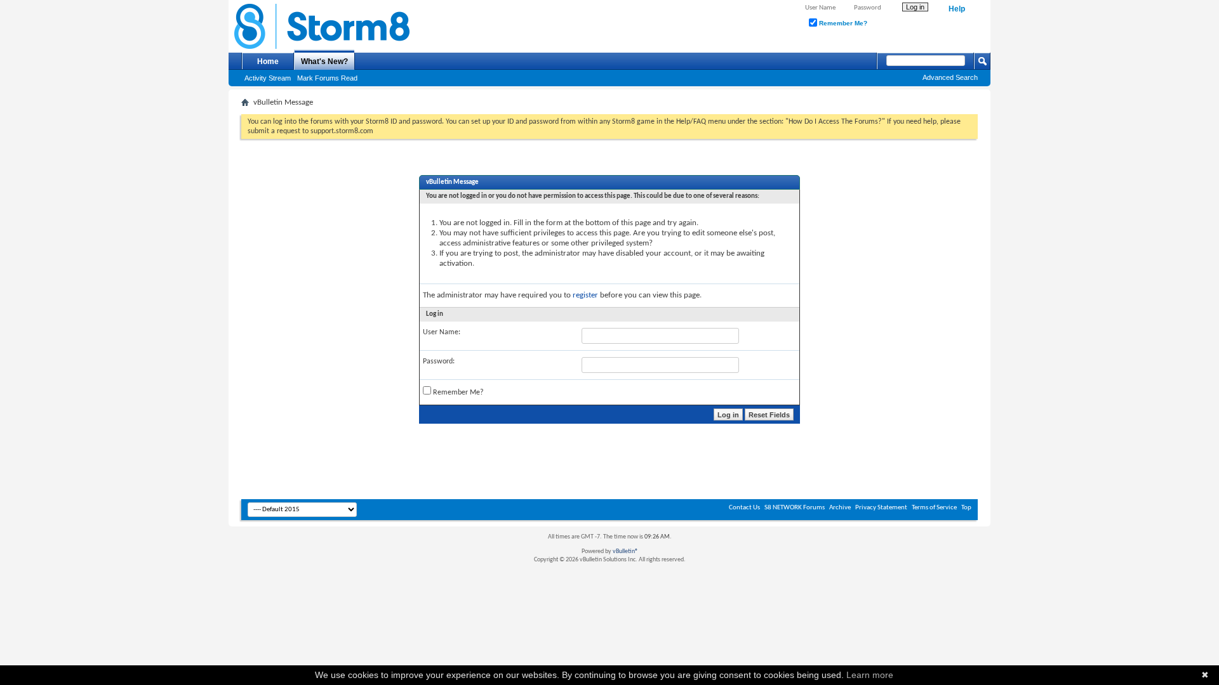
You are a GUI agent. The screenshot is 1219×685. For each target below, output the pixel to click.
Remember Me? (842, 23)
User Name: (441, 332)
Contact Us (744, 507)
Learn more (869, 675)
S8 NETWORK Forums (794, 507)
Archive (840, 507)
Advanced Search (950, 77)
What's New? (324, 61)
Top (966, 507)
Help (957, 8)
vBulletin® (625, 551)
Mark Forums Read (327, 78)
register (585, 295)
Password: (439, 361)
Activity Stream (267, 78)
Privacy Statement (881, 507)
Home (268, 61)
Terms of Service (934, 507)
